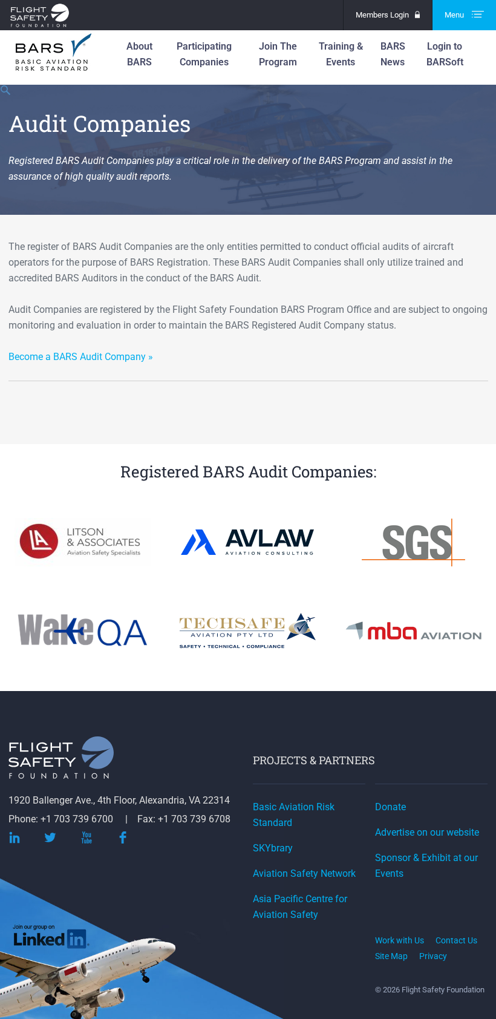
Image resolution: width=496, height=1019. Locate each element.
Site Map (391, 956)
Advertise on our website (427, 832)
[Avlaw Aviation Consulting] (248, 546)
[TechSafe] (248, 646)
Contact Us (456, 940)
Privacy (433, 956)
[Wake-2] (83, 646)
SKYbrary (273, 848)
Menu (455, 14)
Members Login (382, 14)
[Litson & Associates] (83, 558)
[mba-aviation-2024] (413, 646)
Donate (390, 807)
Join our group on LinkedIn (52, 939)
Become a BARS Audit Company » (80, 356)
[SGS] (413, 558)
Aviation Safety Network (304, 873)
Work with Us (399, 940)
